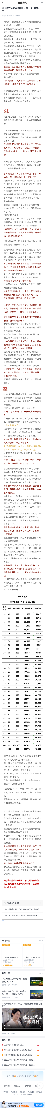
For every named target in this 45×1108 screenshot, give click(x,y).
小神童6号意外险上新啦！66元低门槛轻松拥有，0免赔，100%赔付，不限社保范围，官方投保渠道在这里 (25, 909)
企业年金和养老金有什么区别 (14, 1045)
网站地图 (31, 1092)
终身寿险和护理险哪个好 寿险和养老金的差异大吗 (19, 1050)
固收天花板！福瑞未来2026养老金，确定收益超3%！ (19, 1060)
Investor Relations (26, 1095)
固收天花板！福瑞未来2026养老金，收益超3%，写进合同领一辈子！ (19, 1065)
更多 (41, 940)
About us (15, 1095)
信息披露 (22, 1092)
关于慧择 (6, 1092)
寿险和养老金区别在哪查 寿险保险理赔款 (18, 1055)
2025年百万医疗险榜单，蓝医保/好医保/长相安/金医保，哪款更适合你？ (25, 915)
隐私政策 (39, 1092)
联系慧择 (14, 1092)
